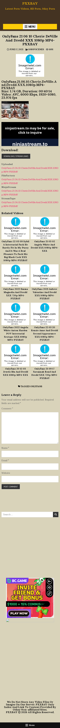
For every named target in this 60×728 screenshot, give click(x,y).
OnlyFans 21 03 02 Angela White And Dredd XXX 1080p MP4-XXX (44, 246)
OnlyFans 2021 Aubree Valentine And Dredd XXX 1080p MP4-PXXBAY (44, 294)
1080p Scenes (36, 49)
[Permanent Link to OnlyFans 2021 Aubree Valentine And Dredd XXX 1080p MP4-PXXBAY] (45, 275)
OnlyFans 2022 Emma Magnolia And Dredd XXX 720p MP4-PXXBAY (15, 294)
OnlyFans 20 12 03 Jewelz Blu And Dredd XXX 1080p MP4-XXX (15, 371)
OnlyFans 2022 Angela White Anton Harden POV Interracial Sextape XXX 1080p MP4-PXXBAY (15, 333)
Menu (32, 27)
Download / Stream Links (16, 156)
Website (5, 473)
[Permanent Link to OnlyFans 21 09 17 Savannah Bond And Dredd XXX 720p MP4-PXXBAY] (45, 355)
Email (5, 460)
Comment (7, 408)
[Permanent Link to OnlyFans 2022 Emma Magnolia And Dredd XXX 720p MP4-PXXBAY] (15, 275)
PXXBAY (30, 3)
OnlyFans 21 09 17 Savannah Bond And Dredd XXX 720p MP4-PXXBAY (44, 373)
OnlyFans (36, 386)
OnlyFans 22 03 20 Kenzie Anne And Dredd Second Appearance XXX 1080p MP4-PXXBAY (44, 333)
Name (5, 448)
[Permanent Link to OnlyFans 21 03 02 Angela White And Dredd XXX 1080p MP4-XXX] (45, 228)
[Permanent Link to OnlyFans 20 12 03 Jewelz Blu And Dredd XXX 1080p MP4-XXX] (15, 355)
